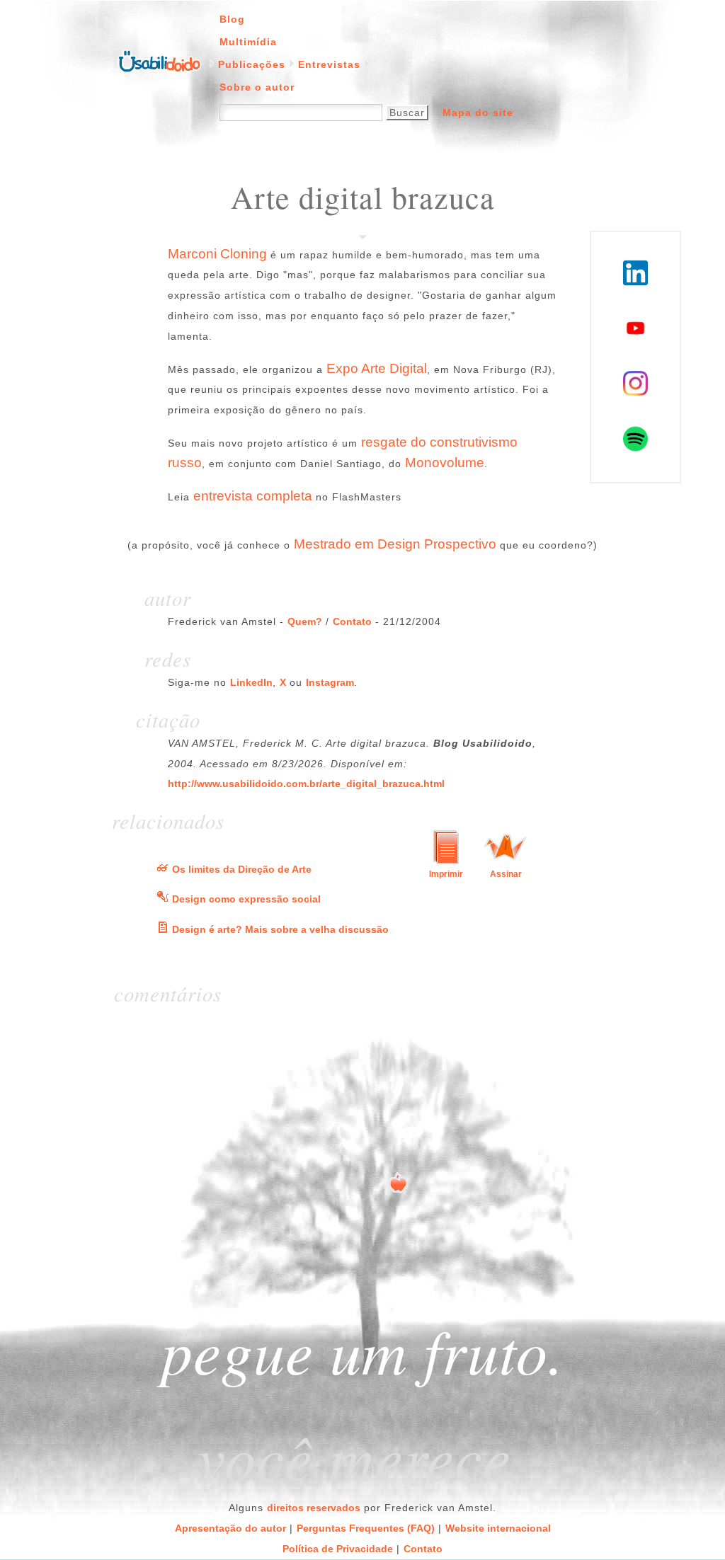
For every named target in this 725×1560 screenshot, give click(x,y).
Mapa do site (478, 112)
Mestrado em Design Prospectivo (395, 544)
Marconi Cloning (217, 253)
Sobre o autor (257, 87)
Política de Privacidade (337, 1548)
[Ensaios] (163, 929)
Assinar (506, 874)
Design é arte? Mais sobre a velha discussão (280, 929)
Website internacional (498, 1528)
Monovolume (444, 462)
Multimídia (248, 41)
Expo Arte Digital (376, 368)
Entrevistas (329, 64)
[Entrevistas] (163, 899)
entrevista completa (252, 495)
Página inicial (159, 60)
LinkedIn (251, 682)
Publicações (251, 64)
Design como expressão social (246, 899)
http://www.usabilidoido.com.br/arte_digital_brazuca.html (306, 783)
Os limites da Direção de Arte (242, 869)
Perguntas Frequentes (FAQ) (366, 1528)
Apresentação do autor (230, 1528)
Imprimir (446, 874)
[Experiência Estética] (163, 869)
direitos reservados (313, 1507)
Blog (232, 19)
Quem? (304, 621)
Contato (352, 621)
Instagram (330, 682)
